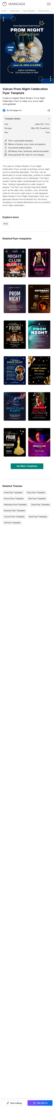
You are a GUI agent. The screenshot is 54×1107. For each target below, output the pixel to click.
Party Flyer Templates (36, 492)
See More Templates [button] (27, 466)
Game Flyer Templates (40, 504)
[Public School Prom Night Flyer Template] (39, 370)
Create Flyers (14, 11)
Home (4, 11)
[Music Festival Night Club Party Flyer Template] (15, 406)
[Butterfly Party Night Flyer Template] (39, 263)
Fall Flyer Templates (12, 523)
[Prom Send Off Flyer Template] (15, 335)
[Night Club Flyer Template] (15, 263)
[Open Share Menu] (48, 110)
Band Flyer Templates (38, 517)
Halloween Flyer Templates (15, 504)
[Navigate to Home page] (14, 4)
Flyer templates (29, 11)
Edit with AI (42, 1103)
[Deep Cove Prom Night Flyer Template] (15, 370)
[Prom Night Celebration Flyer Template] (15, 299)
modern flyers (44, 11)
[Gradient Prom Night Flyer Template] (39, 335)
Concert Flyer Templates (14, 517)
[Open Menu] (48, 4)
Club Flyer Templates (37, 498)
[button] (14, 1103)
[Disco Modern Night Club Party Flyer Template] (39, 442)
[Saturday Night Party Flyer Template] (39, 299)
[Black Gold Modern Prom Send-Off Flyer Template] (15, 442)
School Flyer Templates (14, 498)
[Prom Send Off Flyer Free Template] (39, 406)
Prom (6, 224)
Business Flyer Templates (14, 510)
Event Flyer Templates (13, 492)
